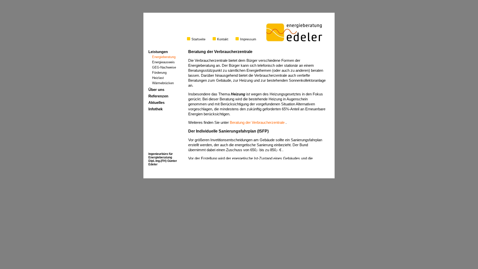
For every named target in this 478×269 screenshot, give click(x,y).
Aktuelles (156, 103)
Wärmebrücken (163, 83)
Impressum (248, 39)
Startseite (198, 39)
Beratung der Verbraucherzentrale (257, 123)
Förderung (159, 72)
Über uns (156, 90)
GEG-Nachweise (164, 67)
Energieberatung (164, 57)
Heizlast (158, 78)
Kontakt (222, 39)
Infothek (155, 109)
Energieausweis (163, 62)
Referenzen (158, 96)
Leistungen (158, 52)
